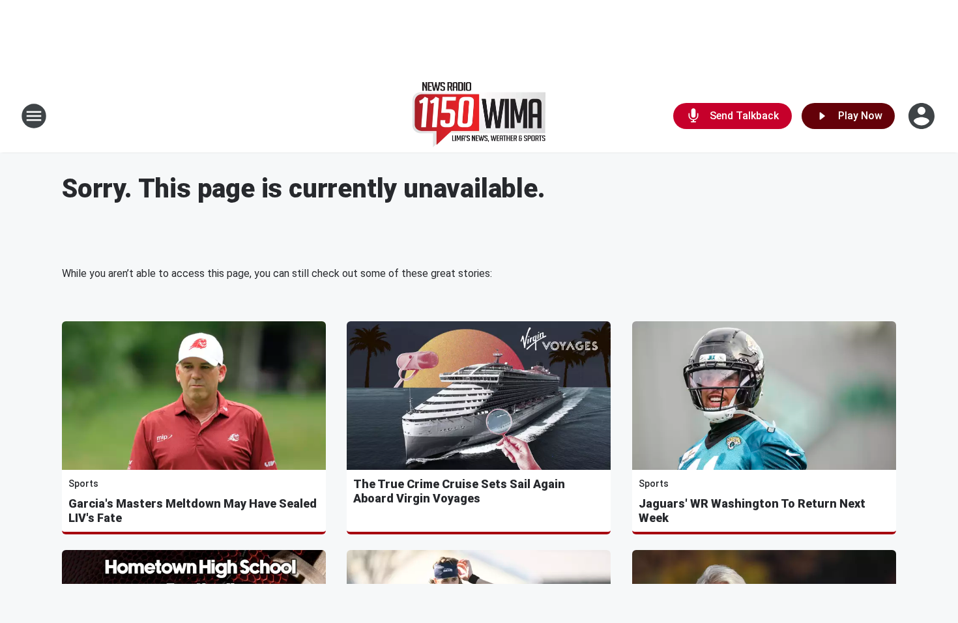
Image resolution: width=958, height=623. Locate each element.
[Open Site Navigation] (34, 116)
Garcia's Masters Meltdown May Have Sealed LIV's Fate (192, 511)
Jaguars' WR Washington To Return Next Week (752, 511)
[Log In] (922, 116)
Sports (83, 483)
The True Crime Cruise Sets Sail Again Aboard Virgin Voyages (459, 491)
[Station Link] (479, 116)
